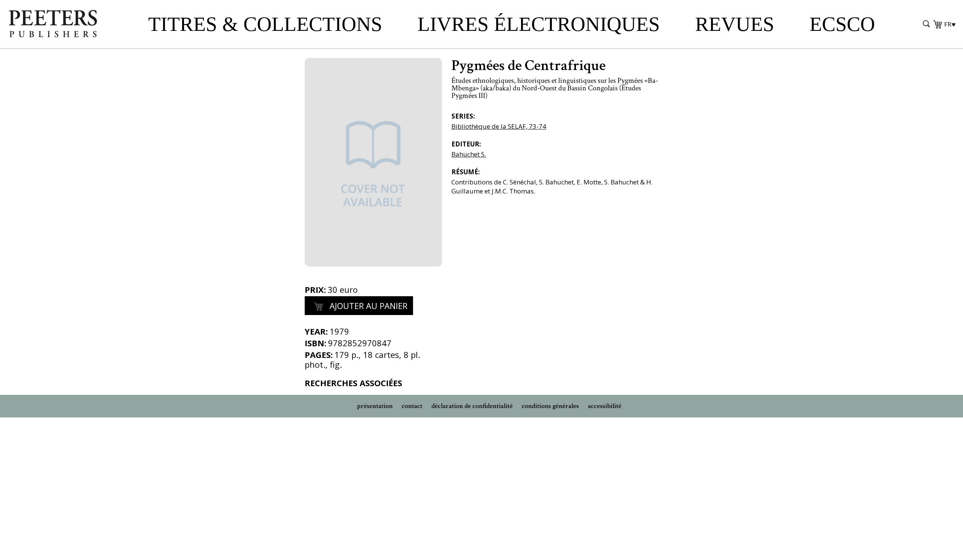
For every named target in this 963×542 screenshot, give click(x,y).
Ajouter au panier (367, 305)
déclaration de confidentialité (472, 406)
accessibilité (604, 406)
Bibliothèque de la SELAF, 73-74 (498, 126)
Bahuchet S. (468, 154)
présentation (375, 406)
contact (412, 406)
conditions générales (550, 406)
